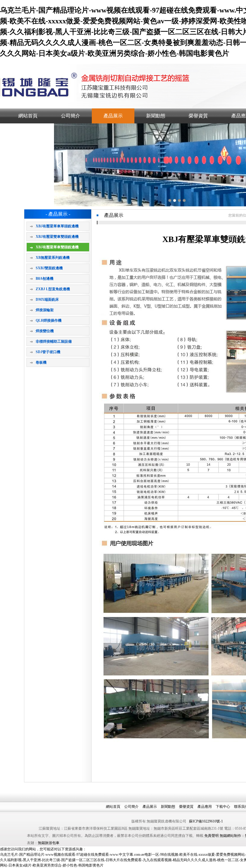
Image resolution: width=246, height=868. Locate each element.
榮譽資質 (198, 115)
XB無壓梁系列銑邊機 (53, 257)
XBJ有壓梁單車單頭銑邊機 (57, 226)
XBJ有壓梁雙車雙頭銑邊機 (57, 237)
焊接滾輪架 (45, 310)
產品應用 (204, 807)
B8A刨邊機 (44, 278)
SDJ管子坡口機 (48, 352)
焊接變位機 (45, 331)
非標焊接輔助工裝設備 (54, 341)
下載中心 (223, 807)
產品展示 (113, 115)
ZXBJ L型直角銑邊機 (53, 289)
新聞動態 (155, 115)
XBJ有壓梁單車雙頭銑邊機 (57, 247)
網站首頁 (28, 115)
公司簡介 (70, 115)
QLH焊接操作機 (49, 320)
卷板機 (41, 362)
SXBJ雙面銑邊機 (49, 268)
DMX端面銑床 (47, 299)
